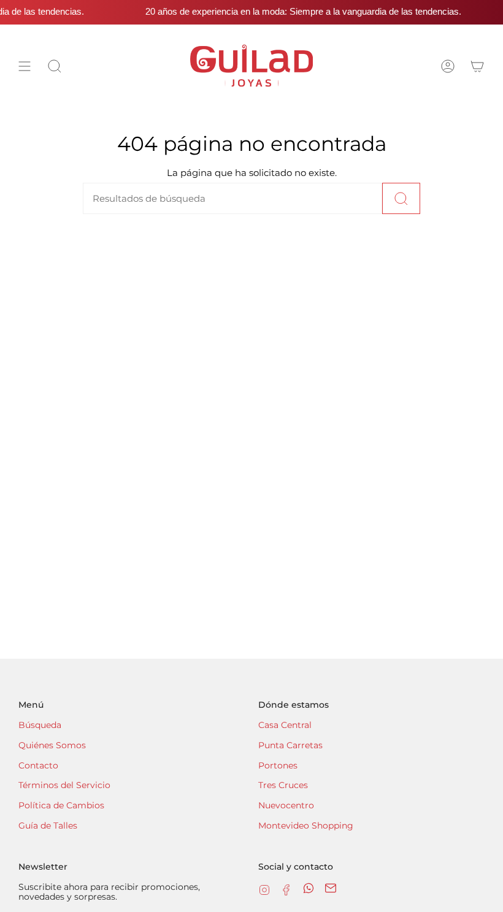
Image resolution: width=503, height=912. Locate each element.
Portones (278, 765)
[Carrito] (477, 66)
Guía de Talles (47, 825)
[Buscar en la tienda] (401, 198)
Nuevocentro (286, 805)
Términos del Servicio (64, 785)
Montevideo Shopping (305, 825)
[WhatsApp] (308, 891)
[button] (54, 66)
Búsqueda (39, 725)
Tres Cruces (283, 785)
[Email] (330, 891)
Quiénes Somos (52, 745)
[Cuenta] (447, 66)
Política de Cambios (61, 805)
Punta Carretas (290, 745)
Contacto (38, 765)
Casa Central (285, 725)
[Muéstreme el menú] (24, 66)
